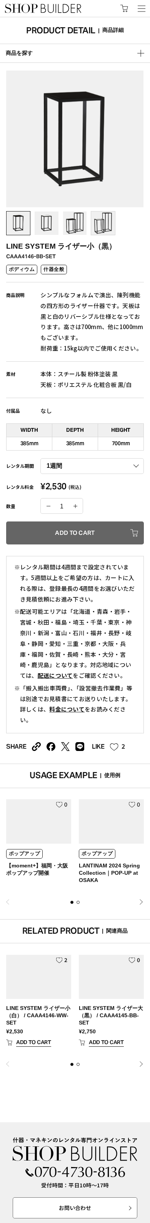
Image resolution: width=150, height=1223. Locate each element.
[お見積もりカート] (124, 8)
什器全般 (53, 269)
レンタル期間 (20, 465)
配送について (55, 675)
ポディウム (22, 269)
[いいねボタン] (114, 747)
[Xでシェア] (65, 746)
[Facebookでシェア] (51, 746)
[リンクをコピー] (36, 746)
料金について (67, 709)
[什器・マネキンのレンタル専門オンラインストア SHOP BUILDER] (75, 1149)
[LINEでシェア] (79, 746)
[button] (71, 902)
